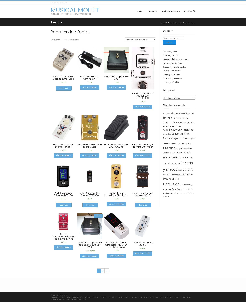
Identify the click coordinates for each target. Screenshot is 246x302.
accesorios (169, 113)
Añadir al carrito (89, 87)
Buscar (169, 42)
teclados (174, 193)
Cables (167, 138)
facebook (55, 3)
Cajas (175, 138)
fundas (188, 152)
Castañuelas (184, 138)
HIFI (177, 157)
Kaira (65, 295)
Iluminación (186, 157)
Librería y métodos (171, 82)
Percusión (171, 184)
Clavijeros (175, 143)
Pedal (176, 178)
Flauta (172, 153)
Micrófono (186, 174)
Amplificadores (171, 129)
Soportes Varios (185, 189)
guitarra (169, 157)
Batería (185, 133)
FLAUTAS (179, 152)
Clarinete (166, 143)
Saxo (174, 189)
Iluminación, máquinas (172, 78)
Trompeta (181, 193)
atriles (165, 134)
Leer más (64, 88)
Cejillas (192, 138)
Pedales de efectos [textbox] (178, 98)
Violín (166, 196)
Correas (185, 143)
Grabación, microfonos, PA (174, 67)
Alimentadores (175, 126)
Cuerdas (169, 148)
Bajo (169, 134)
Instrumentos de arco (172, 70)
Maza (166, 174)
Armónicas (187, 129)
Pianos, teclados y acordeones (176, 59)
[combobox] (179, 98)
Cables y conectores (171, 74)
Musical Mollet (75, 10)
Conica (58, 295)
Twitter (63, 3)
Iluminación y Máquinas (171, 164)
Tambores (167, 193)
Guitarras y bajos (170, 51)
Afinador (166, 126)
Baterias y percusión (171, 55)
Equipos (179, 148)
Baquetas (177, 133)
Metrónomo (175, 175)
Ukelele (190, 192)
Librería (187, 169)
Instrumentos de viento (172, 63)
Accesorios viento (184, 122)
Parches (168, 179)
